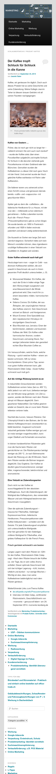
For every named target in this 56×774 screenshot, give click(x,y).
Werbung (33, 28)
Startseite (13, 21)
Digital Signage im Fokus (22, 658)
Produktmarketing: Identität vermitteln (26, 741)
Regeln (11, 766)
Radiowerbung (18, 648)
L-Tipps (11, 769)
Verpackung (14, 35)
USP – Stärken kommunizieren (25, 632)
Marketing (26, 21)
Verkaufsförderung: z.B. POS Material (25, 748)
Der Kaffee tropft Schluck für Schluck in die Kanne (21, 65)
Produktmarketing (37, 611)
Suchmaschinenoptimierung (24, 642)
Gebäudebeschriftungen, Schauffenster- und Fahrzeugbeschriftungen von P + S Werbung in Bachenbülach (27, 697)
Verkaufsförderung (32, 35)
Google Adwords (19, 638)
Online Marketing (16, 28)
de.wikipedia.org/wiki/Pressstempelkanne (31, 591)
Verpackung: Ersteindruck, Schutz (24, 738)
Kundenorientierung (17, 42)
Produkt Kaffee (28, 613)
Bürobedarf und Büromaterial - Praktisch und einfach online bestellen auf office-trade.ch (27, 683)
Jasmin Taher (16, 76)
